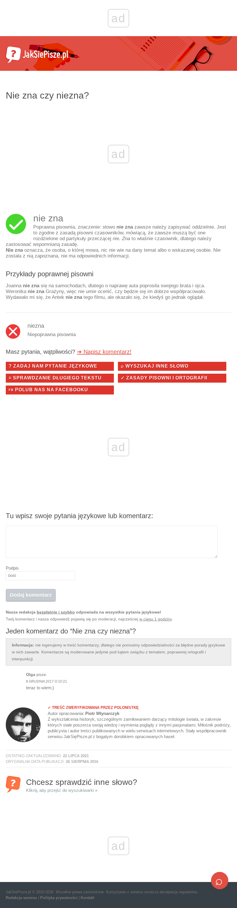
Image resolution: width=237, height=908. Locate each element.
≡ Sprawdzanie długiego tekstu (55, 377)
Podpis (12, 568)
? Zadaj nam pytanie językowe (53, 366)
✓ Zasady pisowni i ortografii (164, 377)
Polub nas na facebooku (48, 389)
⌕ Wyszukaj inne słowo (154, 366)
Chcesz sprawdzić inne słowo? (81, 785)
